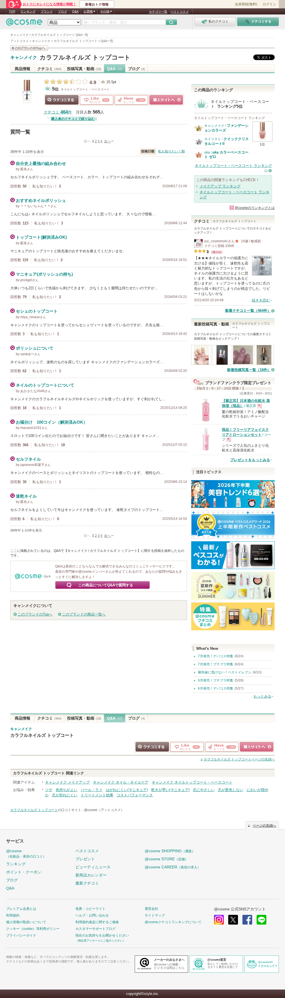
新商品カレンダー (91, 875)
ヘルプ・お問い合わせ (92, 915)
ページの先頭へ (239, 759)
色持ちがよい (66, 790)
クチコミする (61, 100)
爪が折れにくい (64, 795)
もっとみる (262, 696)
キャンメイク (23, 57)
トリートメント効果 (97, 795)
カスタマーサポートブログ (95, 929)
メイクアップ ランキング (220, 186)
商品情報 (22, 68)
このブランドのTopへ (35, 614)
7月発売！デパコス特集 (215, 656)
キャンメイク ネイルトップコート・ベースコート (192, 782)
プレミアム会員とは (21, 909)
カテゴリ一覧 (158, 11)
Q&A (75, 11)
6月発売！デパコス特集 (215, 688)
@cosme (26, 853)
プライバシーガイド (21, 935)
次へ (107, 141)
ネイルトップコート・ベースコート (85, 89)
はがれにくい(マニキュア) (127, 790)
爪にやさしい (204, 790)
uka (207, 152)
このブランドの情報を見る (29, 48)
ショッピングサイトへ (166, 100)
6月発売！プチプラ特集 (215, 680)
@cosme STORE (166, 859)
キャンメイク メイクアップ (67, 782)
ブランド (47, 11)
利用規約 (12, 915)
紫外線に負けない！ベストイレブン (224, 672)
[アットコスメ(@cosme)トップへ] (24, 23)
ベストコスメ (179, 11)
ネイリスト (212, 139)
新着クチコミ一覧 (248, 310)
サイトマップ (155, 915)
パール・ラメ (91, 790)
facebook (247, 920)
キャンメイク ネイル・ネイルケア (120, 782)
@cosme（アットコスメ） (104, 810)
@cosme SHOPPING (170, 851)
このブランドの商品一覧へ (83, 614)
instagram (219, 920)
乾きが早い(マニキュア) (170, 790)
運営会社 (151, 909)
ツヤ (48, 790)
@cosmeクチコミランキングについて (173, 922)
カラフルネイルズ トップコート (85, 57)
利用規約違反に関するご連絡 (97, 922)
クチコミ (49, 68)
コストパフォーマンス (135, 795)
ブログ (62, 11)
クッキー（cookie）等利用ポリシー (33, 929)
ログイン (269, 4)
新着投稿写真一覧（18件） (249, 370)
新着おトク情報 (97, 4)
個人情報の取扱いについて (26, 922)
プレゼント (85, 859)
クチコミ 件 (58, 112)
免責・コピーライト (90, 909)
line (261, 920)
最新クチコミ (87, 883)
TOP (12, 11)
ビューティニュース (92, 867)
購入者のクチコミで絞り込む (73, 119)
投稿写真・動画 (84, 68)
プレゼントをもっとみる (250, 460)
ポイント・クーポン (23, 872)
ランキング (28, 11)
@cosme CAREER (173, 867)
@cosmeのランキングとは (255, 208)
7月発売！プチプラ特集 (215, 664)
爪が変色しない (230, 790)
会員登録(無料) (246, 4)
